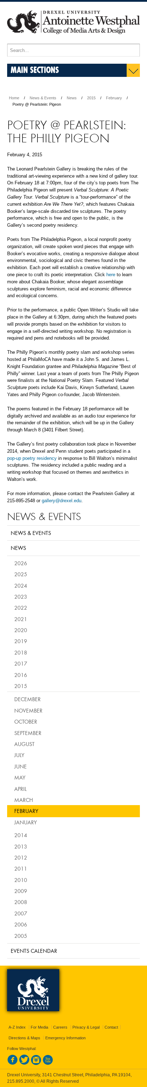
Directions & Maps (24, 1038)
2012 (20, 857)
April (20, 788)
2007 (20, 913)
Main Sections (35, 69)
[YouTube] (47, 1063)
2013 (20, 846)
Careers (60, 1027)
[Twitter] (24, 1063)
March (23, 799)
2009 (20, 890)
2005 (20, 935)
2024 (20, 585)
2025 (20, 574)
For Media (39, 1027)
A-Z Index (17, 1027)
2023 (20, 596)
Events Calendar (34, 950)
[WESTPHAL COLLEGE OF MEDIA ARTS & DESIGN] (73, 40)
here (110, 274)
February (114, 98)
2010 (20, 879)
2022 (20, 607)
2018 (20, 652)
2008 (20, 901)
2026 (20, 563)
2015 (91, 98)
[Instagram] (36, 1063)
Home (14, 98)
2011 (20, 868)
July (19, 754)
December (27, 699)
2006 (20, 924)
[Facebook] (12, 1063)
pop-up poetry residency (32, 458)
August (24, 743)
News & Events (43, 98)
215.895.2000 (20, 1081)
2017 (20, 663)
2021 (20, 619)
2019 (20, 641)
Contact (111, 1027)
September (27, 732)
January (25, 822)
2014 (20, 835)
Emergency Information (65, 1038)
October (25, 721)
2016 (20, 674)
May (19, 777)
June (20, 766)
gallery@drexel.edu (61, 500)
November (28, 710)
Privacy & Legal (86, 1027)
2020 (20, 630)
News (72, 98)
